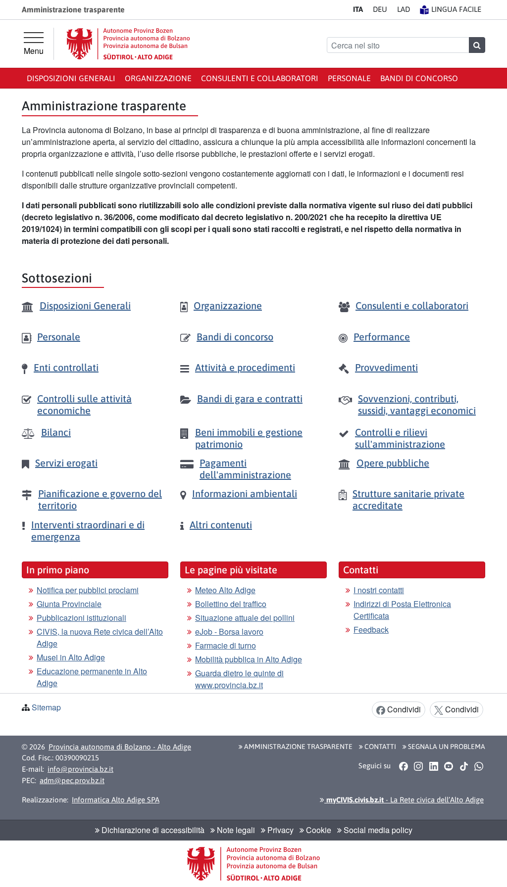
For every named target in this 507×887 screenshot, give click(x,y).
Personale (349, 78)
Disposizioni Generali (85, 305)
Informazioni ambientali (244, 493)
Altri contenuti (221, 524)
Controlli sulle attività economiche (84, 404)
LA (403, 9)
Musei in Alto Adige (71, 657)
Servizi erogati (66, 462)
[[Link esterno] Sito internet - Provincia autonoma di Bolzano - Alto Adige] (128, 44)
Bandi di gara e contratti (250, 398)
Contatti (379, 746)
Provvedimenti (386, 367)
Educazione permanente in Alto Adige (92, 677)
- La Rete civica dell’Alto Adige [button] (404, 799)
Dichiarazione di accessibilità (152, 830)
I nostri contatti (379, 590)
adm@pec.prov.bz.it (72, 780)
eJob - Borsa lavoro (229, 631)
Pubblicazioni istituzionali (81, 617)
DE (380, 9)
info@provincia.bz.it (80, 769)
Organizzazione (158, 78)
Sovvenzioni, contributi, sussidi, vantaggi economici (417, 404)
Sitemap (46, 707)
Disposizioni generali (71, 78)
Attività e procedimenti (245, 367)
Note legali (235, 830)
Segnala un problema (445, 746)
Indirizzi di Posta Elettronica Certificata (402, 609)
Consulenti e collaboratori (259, 78)
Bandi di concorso (419, 78)
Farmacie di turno (225, 645)
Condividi (403, 709)
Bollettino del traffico (230, 603)
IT (358, 9)
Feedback (371, 629)
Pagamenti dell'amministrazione (245, 468)
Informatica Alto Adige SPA (115, 799)
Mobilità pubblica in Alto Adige (248, 659)
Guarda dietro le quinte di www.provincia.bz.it (239, 679)
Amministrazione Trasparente (298, 746)
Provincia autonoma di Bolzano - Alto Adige (120, 747)
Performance (382, 336)
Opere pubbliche (392, 462)
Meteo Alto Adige (225, 590)
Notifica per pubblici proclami (88, 590)
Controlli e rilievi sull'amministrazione (400, 438)
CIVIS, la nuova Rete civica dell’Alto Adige (100, 637)
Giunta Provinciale (69, 603)
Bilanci (56, 432)
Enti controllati (66, 367)
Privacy (279, 830)
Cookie (317, 830)
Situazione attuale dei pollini (245, 617)
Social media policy (377, 830)
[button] (403, 766)
